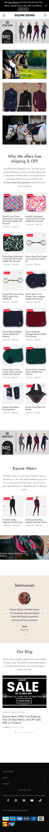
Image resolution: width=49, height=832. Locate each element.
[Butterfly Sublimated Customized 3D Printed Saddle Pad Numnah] (36, 202)
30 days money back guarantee (17, 182)
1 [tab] (23, 634)
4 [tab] (22, 732)
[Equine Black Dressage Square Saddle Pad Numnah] (13, 317)
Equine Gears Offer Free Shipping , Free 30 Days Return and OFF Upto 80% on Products (22, 720)
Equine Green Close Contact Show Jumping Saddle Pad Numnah (12, 371)
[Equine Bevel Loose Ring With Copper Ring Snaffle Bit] (13, 280)
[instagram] (15, 800)
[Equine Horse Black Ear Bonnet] (36, 393)
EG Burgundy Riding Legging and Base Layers (36, 521)
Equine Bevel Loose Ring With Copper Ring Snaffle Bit (13, 296)
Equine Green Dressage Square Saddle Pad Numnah (35, 371)
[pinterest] (23, 800)
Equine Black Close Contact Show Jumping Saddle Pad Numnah (35, 296)
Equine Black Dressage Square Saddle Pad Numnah (12, 334)
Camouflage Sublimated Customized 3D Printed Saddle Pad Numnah (13, 259)
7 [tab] (29, 732)
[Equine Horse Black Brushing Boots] (13, 393)
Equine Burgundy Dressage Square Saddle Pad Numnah (36, 334)
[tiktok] (40, 800)
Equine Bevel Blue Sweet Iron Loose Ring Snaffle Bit (36, 259)
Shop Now (23, 9)
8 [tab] (31, 732)
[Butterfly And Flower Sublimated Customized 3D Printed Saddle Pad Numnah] (13, 202)
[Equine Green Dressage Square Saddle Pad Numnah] (36, 355)
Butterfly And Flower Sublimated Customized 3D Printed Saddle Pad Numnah (12, 220)
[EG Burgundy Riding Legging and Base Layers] (36, 506)
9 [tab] (33, 732)
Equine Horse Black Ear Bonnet (35, 408)
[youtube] (32, 800)
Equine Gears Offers (13, 712)
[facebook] (8, 800)
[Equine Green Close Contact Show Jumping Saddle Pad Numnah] (13, 355)
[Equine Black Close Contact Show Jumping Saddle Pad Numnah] (36, 280)
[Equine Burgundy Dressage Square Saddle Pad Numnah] (36, 317)
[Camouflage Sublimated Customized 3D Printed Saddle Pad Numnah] (13, 242)
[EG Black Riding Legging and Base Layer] (13, 506)
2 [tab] (25, 40)
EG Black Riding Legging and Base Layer (13, 521)
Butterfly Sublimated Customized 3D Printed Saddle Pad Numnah (35, 218)
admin (7, 727)
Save (7, 195)
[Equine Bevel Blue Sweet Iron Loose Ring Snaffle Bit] (36, 242)
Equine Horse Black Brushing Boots (11, 408)
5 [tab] (24, 732)
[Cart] (44, 15)
